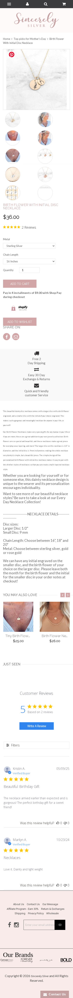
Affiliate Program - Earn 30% (23, 908)
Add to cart (19, 284)
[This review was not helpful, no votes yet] (65, 823)
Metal (6, 239)
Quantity (8, 270)
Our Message (50, 904)
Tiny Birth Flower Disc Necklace (30, 636)
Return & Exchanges (52, 908)
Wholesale (52, 913)
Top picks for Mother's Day (30, 38)
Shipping (20, 913)
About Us (18, 904)
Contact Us (33, 904)
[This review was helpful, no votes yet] (57, 823)
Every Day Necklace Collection (34, 500)
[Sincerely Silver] (36, 20)
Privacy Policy (36, 913)
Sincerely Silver (40, 976)
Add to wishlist (20, 322)
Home (7, 38)
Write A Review (36, 726)
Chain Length (10, 254)
